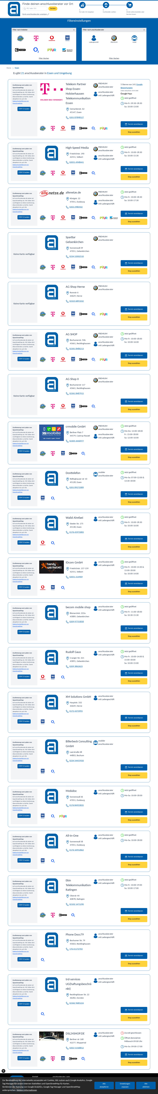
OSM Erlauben (24, 109)
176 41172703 (76, 949)
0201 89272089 (76, 487)
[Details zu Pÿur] (103, 128)
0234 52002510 (76, 256)
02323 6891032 (76, 301)
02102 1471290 (76, 904)
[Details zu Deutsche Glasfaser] (113, 218)
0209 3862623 (76, 666)
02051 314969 (76, 577)
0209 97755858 (76, 622)
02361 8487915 (76, 393)
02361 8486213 (76, 349)
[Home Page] (14, 9)
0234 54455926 (76, 761)
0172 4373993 (76, 711)
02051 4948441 (76, 162)
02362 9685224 (76, 1003)
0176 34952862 (76, 850)
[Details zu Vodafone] (63, 128)
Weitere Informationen (27, 1090)
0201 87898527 (76, 118)
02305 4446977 (76, 441)
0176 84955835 (76, 805)
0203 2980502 (76, 207)
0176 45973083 (76, 532)
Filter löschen (44, 58)
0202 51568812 (76, 1048)
